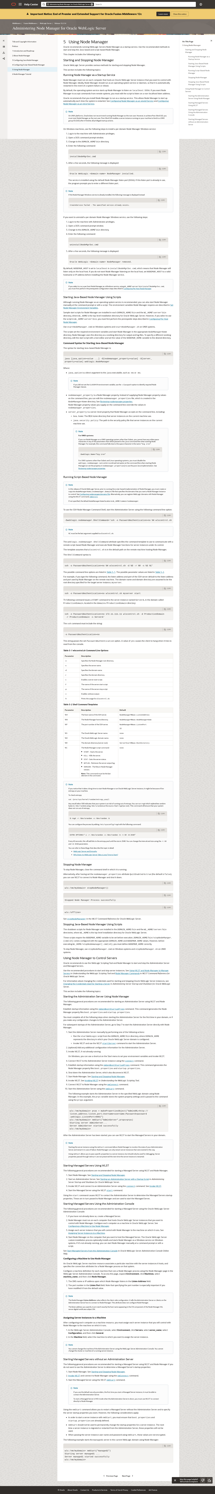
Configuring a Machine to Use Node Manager (88, 1226)
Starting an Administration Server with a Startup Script (124, 1179)
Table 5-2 (159, 572)
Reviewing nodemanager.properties (116, 401)
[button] (20, 4)
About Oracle (73, 1490)
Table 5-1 (111, 572)
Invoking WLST (91, 1080)
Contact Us (85, 1490)
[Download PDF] (3, 52)
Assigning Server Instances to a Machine (86, 1233)
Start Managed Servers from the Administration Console (92, 1250)
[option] (197, 45)
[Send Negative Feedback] (203, 1480)
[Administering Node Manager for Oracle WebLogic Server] (3, 46)
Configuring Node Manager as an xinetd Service (132, 101)
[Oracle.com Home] (13, 4)
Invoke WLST (155, 1186)
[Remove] (91, 4)
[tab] (113, 151)
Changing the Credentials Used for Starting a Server (86, 983)
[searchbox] (144, 4)
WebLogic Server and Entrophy (85, 851)
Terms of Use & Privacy (119, 1490)
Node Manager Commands (127, 973)
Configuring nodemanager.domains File (95, 494)
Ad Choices (153, 1490)
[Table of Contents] (3, 40)
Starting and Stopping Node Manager (108, 1076)
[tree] (32, 57)
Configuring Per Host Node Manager (137, 288)
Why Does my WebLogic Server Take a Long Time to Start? (95, 855)
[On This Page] (211, 40)
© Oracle (61, 1490)
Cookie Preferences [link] (138, 1490)
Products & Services (99, 1490)
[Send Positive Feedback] (209, 1480)
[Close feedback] (175, 1480)
